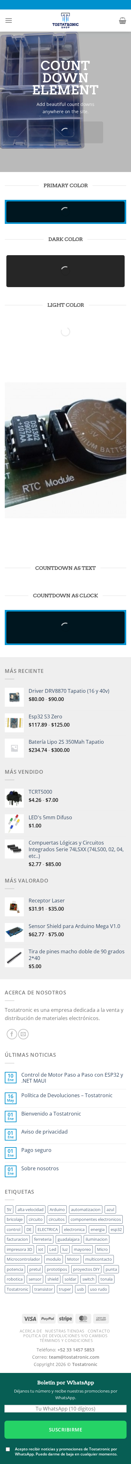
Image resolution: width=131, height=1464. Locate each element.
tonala (106, 1279)
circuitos (57, 1219)
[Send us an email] (23, 1034)
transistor (43, 1289)
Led (52, 1249)
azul (110, 1209)
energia (98, 1229)
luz (65, 1249)
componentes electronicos (96, 1219)
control (13, 1229)
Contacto (99, 1331)
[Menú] (8, 20)
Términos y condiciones (66, 1340)
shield (53, 1279)
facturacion (17, 1239)
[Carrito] (122, 21)
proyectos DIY (86, 1269)
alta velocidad (30, 1209)
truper (65, 1289)
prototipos (57, 1269)
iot (40, 1249)
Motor (73, 1259)
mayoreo (82, 1249)
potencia (15, 1269)
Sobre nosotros (40, 1169)
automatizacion (85, 1209)
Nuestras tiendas (65, 1331)
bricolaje (15, 1219)
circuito (36, 1219)
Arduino (57, 1209)
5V (9, 1209)
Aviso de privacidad (44, 1132)
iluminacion (96, 1239)
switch (88, 1279)
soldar (70, 1279)
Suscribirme (65, 1429)
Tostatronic (17, 1289)
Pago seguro (36, 1150)
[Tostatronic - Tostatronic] (65, 20)
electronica (74, 1229)
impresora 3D (19, 1249)
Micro (102, 1249)
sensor (35, 1279)
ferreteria (43, 1239)
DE (28, 1229)
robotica (15, 1279)
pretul (35, 1269)
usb (80, 1289)
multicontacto (98, 1259)
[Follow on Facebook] (12, 1034)
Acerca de (31, 1331)
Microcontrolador (23, 1259)
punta (111, 1269)
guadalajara (68, 1239)
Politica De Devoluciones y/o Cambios (65, 1335)
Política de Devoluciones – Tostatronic (67, 1095)
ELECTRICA (48, 1229)
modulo (53, 1259)
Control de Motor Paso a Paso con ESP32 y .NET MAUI (72, 1078)
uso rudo (98, 1289)
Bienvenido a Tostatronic (51, 1114)
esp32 (116, 1229)
